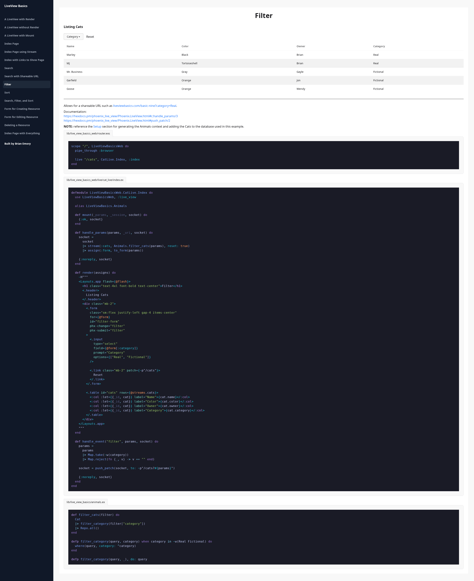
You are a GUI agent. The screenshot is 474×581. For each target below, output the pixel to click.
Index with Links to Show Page (24, 60)
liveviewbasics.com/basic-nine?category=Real (144, 106)
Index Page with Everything (22, 133)
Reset (90, 37)
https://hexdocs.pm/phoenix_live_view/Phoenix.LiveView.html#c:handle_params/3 (121, 116)
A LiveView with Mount (19, 35)
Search (8, 68)
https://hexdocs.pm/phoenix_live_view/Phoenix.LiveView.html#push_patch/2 (117, 120)
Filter (7, 84)
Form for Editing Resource (21, 117)
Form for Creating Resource (22, 109)
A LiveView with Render (19, 19)
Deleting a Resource (17, 125)
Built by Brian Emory (17, 143)
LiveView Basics (15, 6)
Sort (7, 92)
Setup (97, 126)
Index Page (11, 43)
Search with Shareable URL (21, 76)
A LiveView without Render (21, 27)
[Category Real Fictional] (73, 36)
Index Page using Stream (20, 52)
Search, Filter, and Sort (18, 100)
